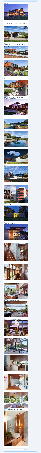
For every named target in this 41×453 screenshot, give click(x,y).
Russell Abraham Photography (8, 43)
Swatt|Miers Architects (6, 23)
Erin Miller (5, 3)
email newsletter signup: (6, 449)
